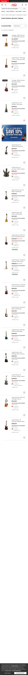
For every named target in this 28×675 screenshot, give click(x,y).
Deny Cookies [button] (8, 673)
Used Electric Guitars (21, 15)
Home (2, 15)
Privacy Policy (14, 665)
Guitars (3, 11)
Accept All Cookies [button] (20, 673)
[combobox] (20, 25)
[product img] (6, 42)
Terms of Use (8, 670)
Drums (24, 11)
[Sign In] (22, 4)
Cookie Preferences (16, 670)
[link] (19, 36)
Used (6, 15)
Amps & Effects (10, 11)
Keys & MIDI (19, 11)
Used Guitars (12, 15)
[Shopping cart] (25, 4)
